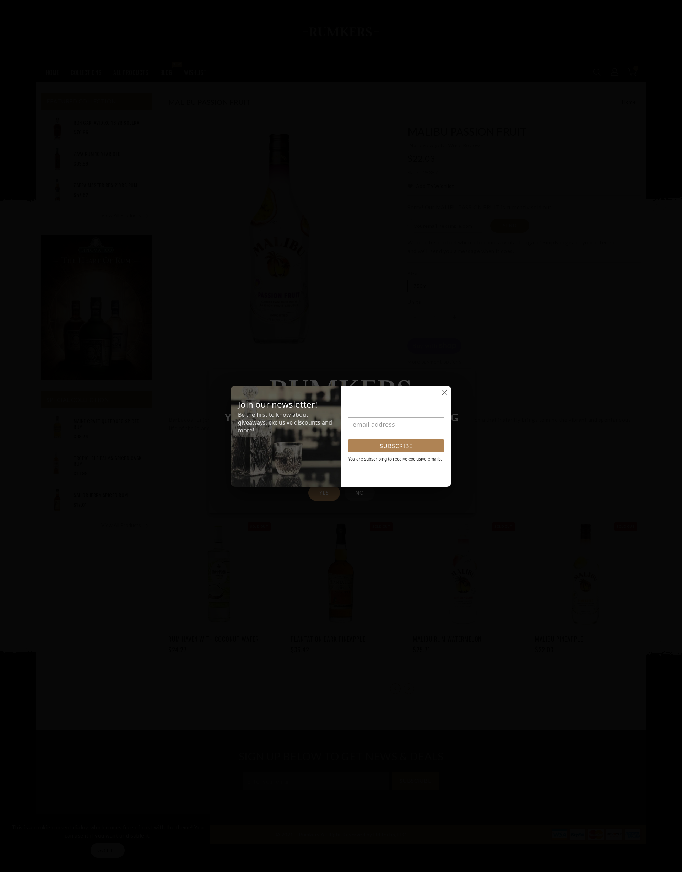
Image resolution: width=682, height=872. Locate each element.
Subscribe (396, 446)
